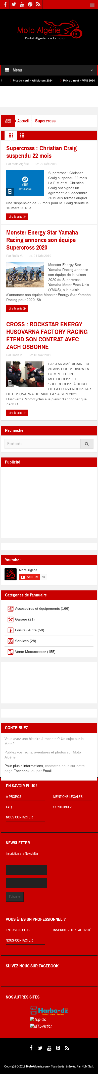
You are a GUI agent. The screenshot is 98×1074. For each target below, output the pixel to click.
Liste (22, 136)
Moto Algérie (20, 164)
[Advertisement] (49, 49)
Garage (21, 619)
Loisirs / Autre (26, 630)
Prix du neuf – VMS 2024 (68, 80)
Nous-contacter (19, 940)
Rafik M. (17, 256)
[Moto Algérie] (49, 30)
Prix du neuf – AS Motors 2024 (21, 80)
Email (47, 771)
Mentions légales (68, 797)
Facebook (21, 771)
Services (22, 641)
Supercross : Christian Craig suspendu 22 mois (41, 152)
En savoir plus (18, 930)
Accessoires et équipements (37, 608)
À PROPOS (13, 797)
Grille (11, 136)
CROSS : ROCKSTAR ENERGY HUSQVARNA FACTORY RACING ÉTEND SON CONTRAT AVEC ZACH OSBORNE (47, 336)
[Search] (86, 444)
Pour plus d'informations (24, 766)
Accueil (23, 121)
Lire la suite (16, 217)
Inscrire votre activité (72, 930)
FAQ (9, 807)
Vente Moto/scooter (30, 652)
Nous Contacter (19, 817)
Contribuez (62, 807)
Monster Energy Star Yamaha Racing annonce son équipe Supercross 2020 (42, 240)
